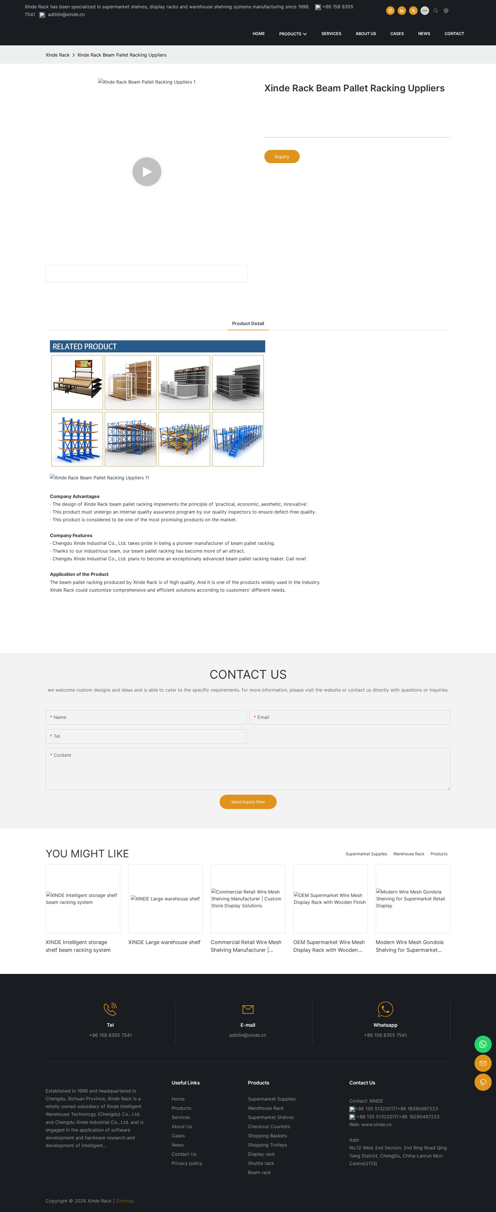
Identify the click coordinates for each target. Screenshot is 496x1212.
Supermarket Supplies (366, 853)
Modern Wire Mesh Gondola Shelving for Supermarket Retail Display (409, 946)
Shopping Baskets (267, 1135)
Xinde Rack (58, 55)
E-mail (248, 1025)
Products (439, 853)
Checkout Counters (269, 1126)
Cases (178, 1135)
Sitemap (125, 1201)
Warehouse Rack (409, 853)
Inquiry (282, 156)
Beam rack (259, 1172)
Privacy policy (187, 1163)
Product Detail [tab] (248, 323)
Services (181, 1117)
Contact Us (184, 1154)
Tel (110, 1025)
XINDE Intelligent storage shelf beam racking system (78, 946)
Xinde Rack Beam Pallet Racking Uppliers (121, 55)
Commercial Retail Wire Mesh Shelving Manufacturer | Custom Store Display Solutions (246, 946)
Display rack (261, 1154)
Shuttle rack (261, 1163)
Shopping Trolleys (267, 1145)
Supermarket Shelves (271, 1117)
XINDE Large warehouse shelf (164, 942)
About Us (182, 1126)
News (178, 1145)
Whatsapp (385, 1025)
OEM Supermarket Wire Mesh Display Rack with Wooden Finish (329, 946)
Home (178, 1099)
